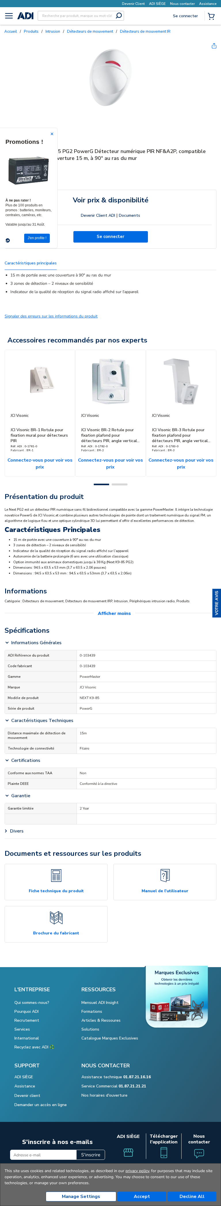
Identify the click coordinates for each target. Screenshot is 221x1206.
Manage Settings (81, 1196)
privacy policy (137, 1171)
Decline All (192, 1196)
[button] (216, 603)
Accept (142, 1196)
